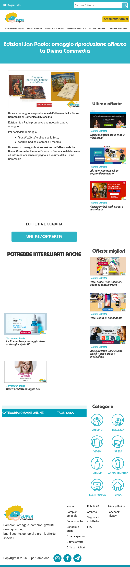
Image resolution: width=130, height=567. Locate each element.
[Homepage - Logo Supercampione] (14, 17)
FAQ (89, 527)
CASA (70, 413)
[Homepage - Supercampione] (18, 512)
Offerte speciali (76, 536)
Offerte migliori (76, 547)
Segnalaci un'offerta (93, 519)
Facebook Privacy (114, 514)
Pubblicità (93, 506)
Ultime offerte (75, 542)
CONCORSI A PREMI (54, 28)
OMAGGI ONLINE (32, 413)
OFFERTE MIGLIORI (118, 28)
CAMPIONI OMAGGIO (13, 28)
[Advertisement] (44, 189)
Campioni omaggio (72, 514)
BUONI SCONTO (34, 28)
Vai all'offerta (44, 237)
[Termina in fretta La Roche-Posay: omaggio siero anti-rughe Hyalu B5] (25, 324)
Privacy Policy (116, 506)
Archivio (92, 512)
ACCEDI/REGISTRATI (116, 19)
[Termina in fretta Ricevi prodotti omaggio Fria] (25, 372)
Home (70, 506)
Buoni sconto (75, 521)
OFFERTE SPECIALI (76, 28)
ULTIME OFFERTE (97, 28)
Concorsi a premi (73, 529)
